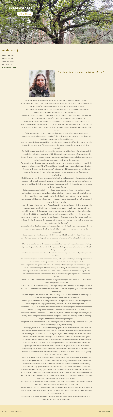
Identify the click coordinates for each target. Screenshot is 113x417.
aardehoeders (20, 8)
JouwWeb (108, 411)
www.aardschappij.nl (10, 67)
